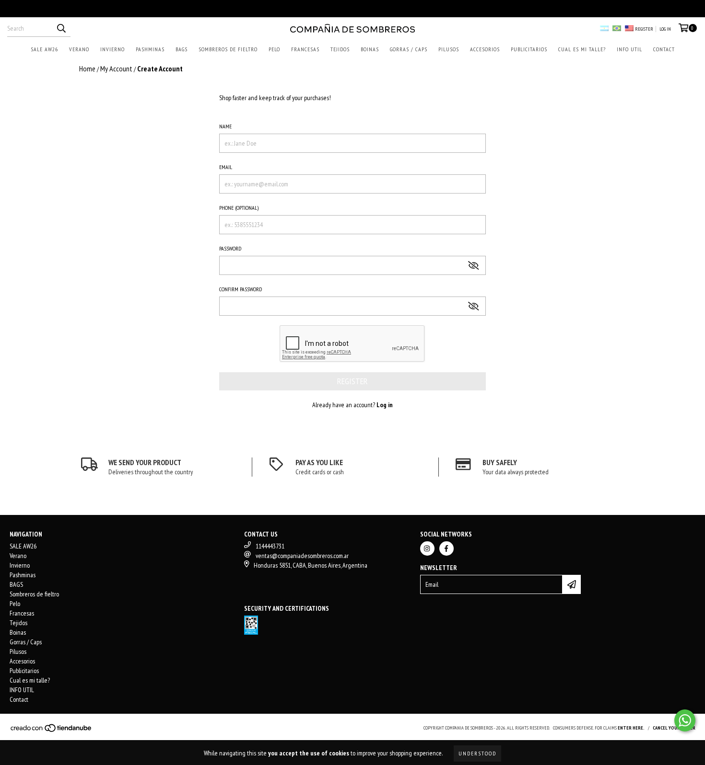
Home (87, 68)
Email (225, 167)
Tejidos (340, 49)
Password (230, 248)
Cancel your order (674, 728)
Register (644, 29)
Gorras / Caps (408, 49)
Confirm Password (240, 289)
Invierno (112, 49)
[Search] (60, 28)
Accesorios (485, 49)
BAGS (182, 49)
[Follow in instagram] (427, 548)
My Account (116, 68)
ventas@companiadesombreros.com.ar (302, 555)
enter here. (631, 728)
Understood (477, 753)
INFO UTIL (629, 49)
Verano (79, 49)
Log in (665, 29)
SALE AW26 (44, 49)
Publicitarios (529, 49)
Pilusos (448, 49)
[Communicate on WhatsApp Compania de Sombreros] (684, 720)
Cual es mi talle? (582, 49)
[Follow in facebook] (446, 548)
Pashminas (150, 49)
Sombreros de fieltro (228, 49)
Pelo (274, 49)
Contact (664, 49)
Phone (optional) (238, 207)
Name (225, 126)
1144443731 (270, 546)
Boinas (370, 49)
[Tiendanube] (52, 731)
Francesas (305, 49)
